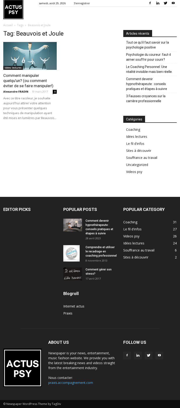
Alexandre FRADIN (15, 91)
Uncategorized (137, 164)
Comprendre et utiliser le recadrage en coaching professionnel (101, 251)
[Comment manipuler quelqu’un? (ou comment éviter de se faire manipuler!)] (30, 56)
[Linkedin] (157, 3)
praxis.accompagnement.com (70, 382)
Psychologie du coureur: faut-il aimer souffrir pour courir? (148, 57)
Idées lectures (13, 67)
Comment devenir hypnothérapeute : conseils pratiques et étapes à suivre (146, 84)
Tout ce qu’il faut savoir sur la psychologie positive (147, 45)
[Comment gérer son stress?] (72, 273)
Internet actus (73, 306)
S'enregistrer (82, 3)
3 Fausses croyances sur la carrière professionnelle (145, 98)
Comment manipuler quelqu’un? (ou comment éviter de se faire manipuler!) (28, 80)
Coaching (133, 129)
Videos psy (134, 171)
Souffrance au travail (141, 157)
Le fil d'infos (135, 143)
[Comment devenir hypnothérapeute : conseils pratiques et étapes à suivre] (72, 225)
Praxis (67, 313)
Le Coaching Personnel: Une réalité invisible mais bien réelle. (149, 69)
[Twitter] (165, 3)
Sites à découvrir (138, 150)
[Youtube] (173, 3)
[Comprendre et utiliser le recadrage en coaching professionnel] (72, 253)
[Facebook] (150, 3)
